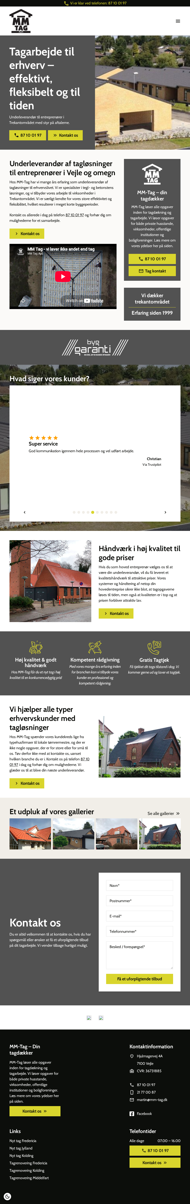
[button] (7, 1196)
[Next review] (165, 512)
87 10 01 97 (30, 135)
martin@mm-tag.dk (152, 1099)
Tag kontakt (155, 271)
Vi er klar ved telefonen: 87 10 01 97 (98, 3)
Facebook (144, 1113)
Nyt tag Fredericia (23, 1141)
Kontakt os (68, 135)
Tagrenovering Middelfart (29, 1178)
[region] (95, 453)
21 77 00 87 (146, 1092)
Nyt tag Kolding (21, 1155)
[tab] (74, 512)
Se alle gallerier (161, 813)
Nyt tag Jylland (21, 1148)
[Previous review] (24, 512)
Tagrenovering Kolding (27, 1170)
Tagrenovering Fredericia (28, 1163)
